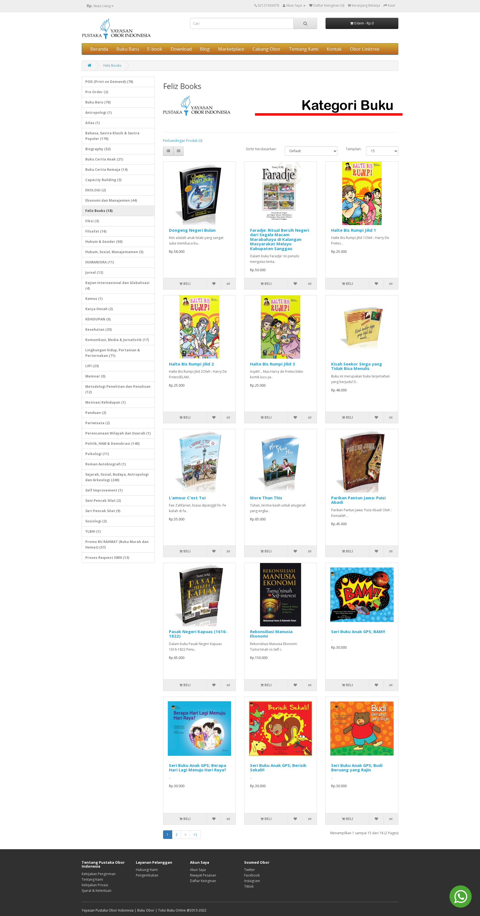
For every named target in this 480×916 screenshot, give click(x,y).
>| (195, 834)
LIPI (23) (92, 366)
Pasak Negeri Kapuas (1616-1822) (198, 634)
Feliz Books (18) (98, 210)
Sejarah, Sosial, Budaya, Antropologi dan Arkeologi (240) (117, 477)
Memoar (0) (95, 376)
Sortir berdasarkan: (261, 149)
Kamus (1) (93, 298)
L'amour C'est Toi (187, 497)
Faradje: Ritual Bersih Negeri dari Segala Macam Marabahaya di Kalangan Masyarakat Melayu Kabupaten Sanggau (279, 239)
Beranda (99, 49)
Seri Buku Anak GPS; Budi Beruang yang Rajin (356, 767)
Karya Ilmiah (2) (99, 309)
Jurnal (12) (94, 272)
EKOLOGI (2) (95, 190)
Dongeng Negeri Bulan (192, 230)
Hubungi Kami (147, 869)
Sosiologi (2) (96, 521)
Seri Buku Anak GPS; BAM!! (358, 631)
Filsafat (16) (95, 231)
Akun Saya (198, 869)
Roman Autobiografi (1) (105, 464)
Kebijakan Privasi (95, 885)
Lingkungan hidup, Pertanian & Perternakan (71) (112, 353)
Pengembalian (147, 875)
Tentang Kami (303, 49)
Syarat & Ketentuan (96, 890)
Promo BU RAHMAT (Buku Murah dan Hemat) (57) (117, 544)
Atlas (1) (92, 122)
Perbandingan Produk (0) (182, 140)
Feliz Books (112, 65)
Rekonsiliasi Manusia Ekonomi (271, 634)
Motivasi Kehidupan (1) (105, 402)
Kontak (334, 49)
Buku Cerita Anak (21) (104, 159)
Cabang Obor (266, 49)
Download (181, 49)
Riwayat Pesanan (203, 875)
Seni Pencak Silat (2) (103, 500)
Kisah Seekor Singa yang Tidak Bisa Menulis (356, 366)
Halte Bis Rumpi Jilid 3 (272, 364)
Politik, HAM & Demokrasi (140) (112, 443)
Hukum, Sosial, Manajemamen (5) (114, 252)
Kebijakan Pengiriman (99, 873)
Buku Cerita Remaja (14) (106, 169)
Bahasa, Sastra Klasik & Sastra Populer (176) (112, 136)
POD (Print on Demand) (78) (109, 81)
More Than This (266, 497)
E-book (154, 49)
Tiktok (249, 886)
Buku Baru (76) (98, 102)
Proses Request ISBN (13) (107, 557)
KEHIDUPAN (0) (98, 319)
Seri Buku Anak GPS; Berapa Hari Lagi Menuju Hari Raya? (197, 767)
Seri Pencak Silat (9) (102, 510)
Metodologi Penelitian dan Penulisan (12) (118, 389)
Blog (205, 49)
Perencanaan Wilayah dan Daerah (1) (118, 433)
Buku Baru (127, 49)
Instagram (252, 880)
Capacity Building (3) (103, 179)
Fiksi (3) (92, 221)
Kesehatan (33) (98, 329)
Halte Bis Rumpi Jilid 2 (191, 364)
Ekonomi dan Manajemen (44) (111, 200)
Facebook (252, 875)
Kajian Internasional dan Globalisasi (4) (117, 285)
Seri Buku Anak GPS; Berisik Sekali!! (278, 767)
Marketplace (231, 49)
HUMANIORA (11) (99, 262)
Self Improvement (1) (103, 490)
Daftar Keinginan (203, 880)
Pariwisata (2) (97, 423)
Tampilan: (352, 149)
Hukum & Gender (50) (103, 241)
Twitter (249, 869)
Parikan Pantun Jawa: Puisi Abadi (358, 500)
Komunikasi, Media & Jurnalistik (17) (117, 339)
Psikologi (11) (97, 453)
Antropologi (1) (98, 112)
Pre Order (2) (96, 92)
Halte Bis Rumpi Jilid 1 (353, 230)
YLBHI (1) (93, 531)
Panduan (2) (95, 412)
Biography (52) (98, 149)
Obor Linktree (364, 49)
